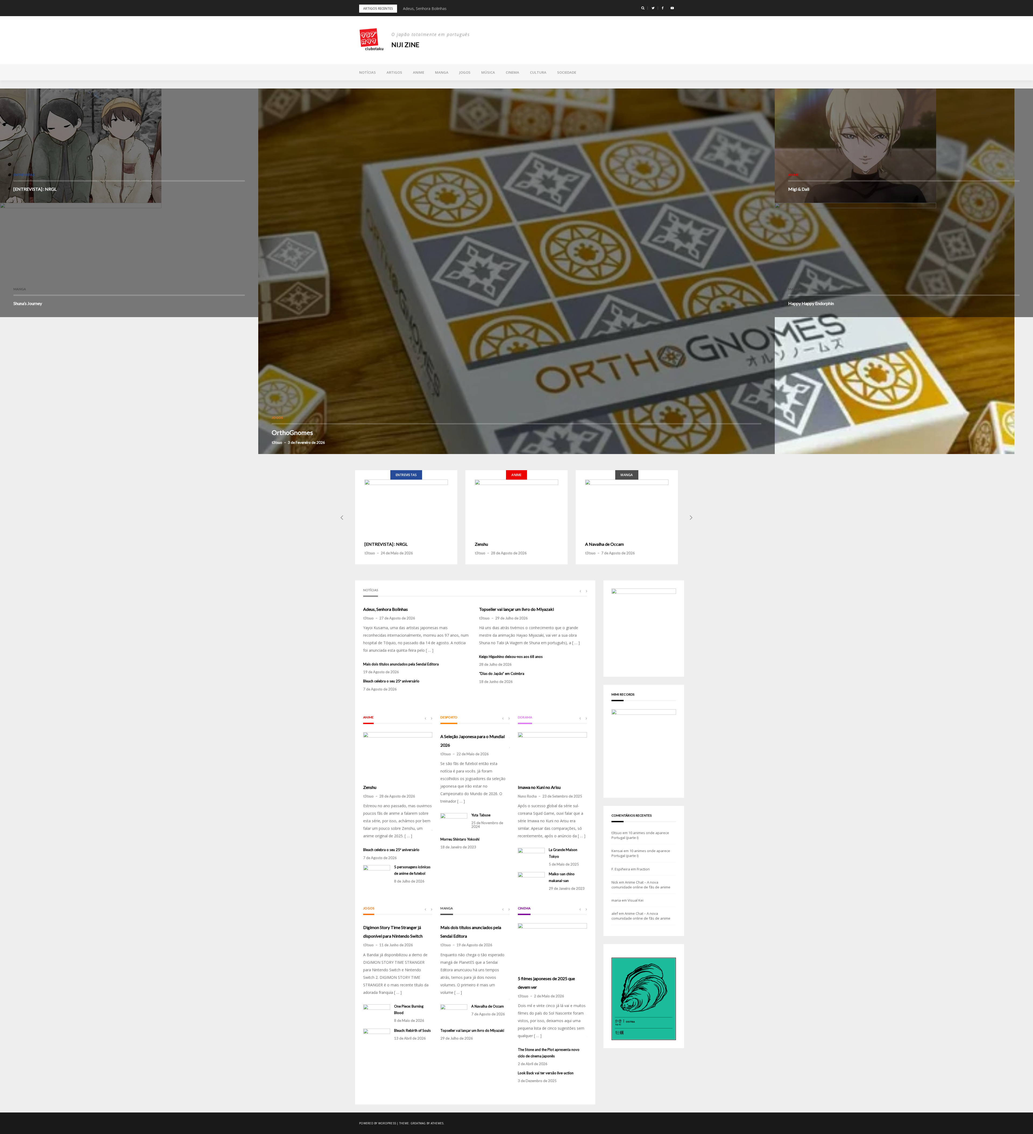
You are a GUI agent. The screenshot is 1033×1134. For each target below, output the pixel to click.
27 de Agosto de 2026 (397, 618)
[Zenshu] (516, 507)
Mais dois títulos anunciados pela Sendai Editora (445, 8)
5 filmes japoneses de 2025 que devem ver (546, 983)
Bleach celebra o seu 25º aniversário (391, 681)
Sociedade (566, 72)
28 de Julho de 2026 (495, 664)
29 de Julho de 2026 (511, 618)
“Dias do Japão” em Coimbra (501, 673)
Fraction (643, 869)
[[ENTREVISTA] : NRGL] (406, 507)
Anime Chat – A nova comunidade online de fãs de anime (640, 885)
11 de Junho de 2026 (396, 945)
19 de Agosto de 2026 (381, 672)
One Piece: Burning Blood (408, 1009)
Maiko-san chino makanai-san (562, 877)
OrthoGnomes (292, 432)
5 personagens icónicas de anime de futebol (412, 870)
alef (614, 913)
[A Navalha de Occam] (626, 507)
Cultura (538, 72)
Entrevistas (23, 175)
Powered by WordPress (377, 1123)
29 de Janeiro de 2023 (567, 888)
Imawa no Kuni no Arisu (539, 787)
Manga (441, 72)
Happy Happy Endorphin (811, 303)
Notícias (367, 72)
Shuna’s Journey (27, 303)
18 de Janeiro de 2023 (458, 847)
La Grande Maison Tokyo (563, 853)
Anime (418, 72)
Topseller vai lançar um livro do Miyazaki (516, 609)
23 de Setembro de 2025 (562, 796)
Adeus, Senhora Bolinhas (385, 609)
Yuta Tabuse (480, 815)
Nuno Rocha (527, 796)
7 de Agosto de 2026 (618, 553)
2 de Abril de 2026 (532, 1064)
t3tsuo (277, 442)
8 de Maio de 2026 (409, 1020)
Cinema (512, 72)
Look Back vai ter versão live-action (546, 1073)
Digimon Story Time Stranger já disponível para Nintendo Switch (393, 931)
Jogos (464, 72)
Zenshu (481, 544)
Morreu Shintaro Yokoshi (459, 839)
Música (488, 72)
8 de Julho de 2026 (409, 881)
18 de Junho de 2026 (496, 681)
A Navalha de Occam (604, 544)
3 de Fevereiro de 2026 (306, 442)
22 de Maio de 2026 (473, 754)
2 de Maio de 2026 (549, 996)
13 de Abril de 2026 (410, 1038)
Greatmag (418, 1123)
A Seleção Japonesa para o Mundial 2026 (472, 740)
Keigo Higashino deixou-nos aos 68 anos (511, 656)
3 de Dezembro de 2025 (537, 1081)
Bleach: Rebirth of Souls (412, 1030)
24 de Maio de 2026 (397, 553)
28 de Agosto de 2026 (509, 553)
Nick (614, 882)
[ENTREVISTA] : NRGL (34, 189)
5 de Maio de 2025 (564, 864)
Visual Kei (635, 900)
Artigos (394, 72)
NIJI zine (405, 44)
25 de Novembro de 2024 (487, 825)
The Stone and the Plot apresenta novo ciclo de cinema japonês (548, 1052)
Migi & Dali (798, 189)
